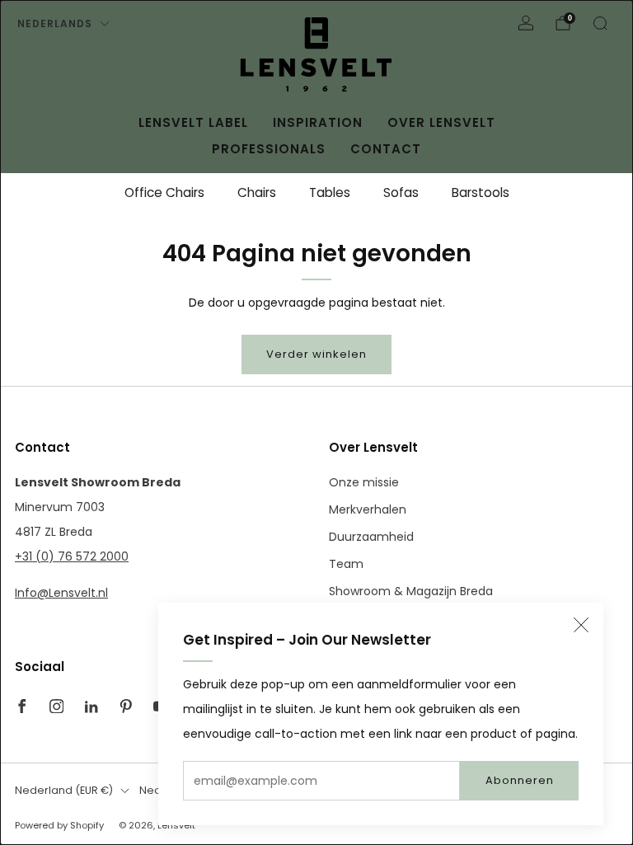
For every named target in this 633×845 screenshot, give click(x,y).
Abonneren (519, 780)
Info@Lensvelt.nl (61, 592)
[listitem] (164, 193)
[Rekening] (526, 23)
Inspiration (318, 122)
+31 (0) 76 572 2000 (72, 556)
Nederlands (54, 23)
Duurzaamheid (371, 536)
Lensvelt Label (193, 122)
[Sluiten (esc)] (581, 625)
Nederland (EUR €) (64, 790)
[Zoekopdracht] (600, 23)
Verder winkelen (316, 354)
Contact (385, 148)
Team (346, 564)
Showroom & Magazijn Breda (411, 591)
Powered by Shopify (59, 825)
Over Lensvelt (441, 122)
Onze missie (364, 482)
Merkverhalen (367, 509)
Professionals (269, 148)
